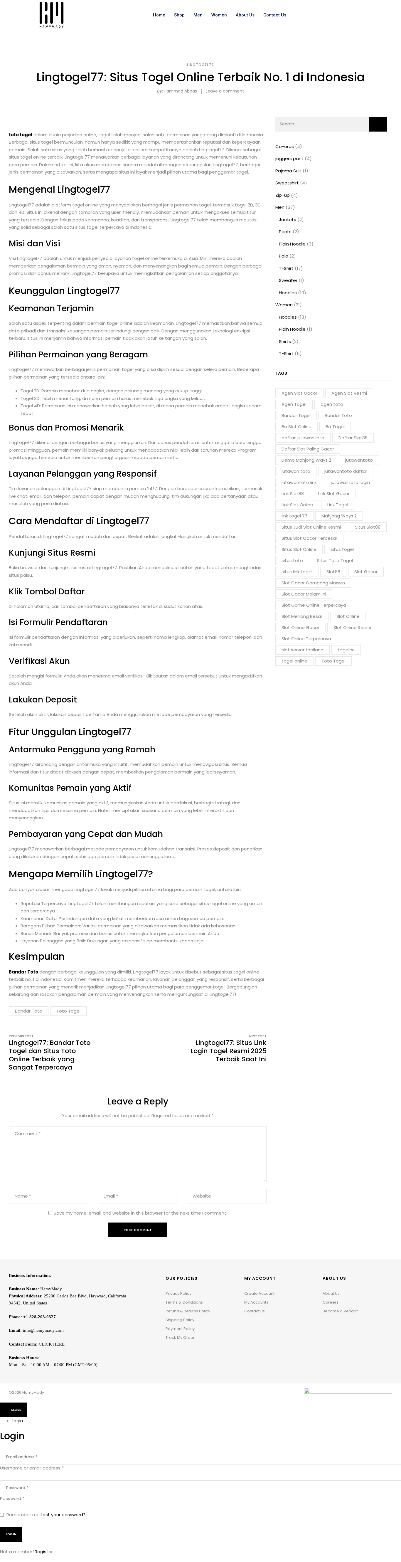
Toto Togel (333, 661)
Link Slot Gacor (334, 493)
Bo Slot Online (296, 426)
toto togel (20, 135)
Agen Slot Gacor (299, 393)
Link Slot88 (293, 493)
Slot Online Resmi (352, 627)
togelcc (346, 650)
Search (378, 124)
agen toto (332, 404)
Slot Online (348, 616)
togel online (294, 661)
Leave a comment (225, 91)
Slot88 (333, 572)
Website (202, 1196)
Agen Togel (294, 404)
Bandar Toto (338, 415)
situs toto (292, 560)
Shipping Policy (180, 1320)
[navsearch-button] (355, 15)
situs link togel (297, 572)
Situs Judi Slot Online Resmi (311, 527)
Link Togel (337, 505)
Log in (11, 1534)
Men (198, 15)
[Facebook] (327, 1325)
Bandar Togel (296, 415)
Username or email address (32, 1468)
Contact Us (274, 15)
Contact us (254, 1311)
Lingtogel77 (200, 64)
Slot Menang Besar (302, 616)
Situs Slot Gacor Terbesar (309, 538)
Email (111, 1196)
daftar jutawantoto (303, 438)
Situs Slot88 (367, 527)
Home (159, 15)
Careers (330, 1302)
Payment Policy (180, 1328)
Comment (28, 1133)
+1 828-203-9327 (39, 1316)
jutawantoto (359, 460)
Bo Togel (335, 426)
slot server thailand (303, 650)
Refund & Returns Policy (188, 1311)
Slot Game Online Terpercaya (314, 605)
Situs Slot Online (299, 549)
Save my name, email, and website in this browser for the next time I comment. (140, 1213)
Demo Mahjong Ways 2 (306, 460)
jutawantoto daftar (345, 471)
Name (23, 1196)
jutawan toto (296, 471)
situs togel (342, 549)
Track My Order (180, 1337)
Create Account (259, 1293)
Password (12, 1498)
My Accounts (256, 1302)
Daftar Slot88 (353, 438)
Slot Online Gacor (300, 627)
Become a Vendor (340, 1311)
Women (219, 15)
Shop (179, 15)
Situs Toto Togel (335, 560)
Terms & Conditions (184, 1302)
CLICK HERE (52, 1344)
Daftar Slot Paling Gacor (308, 449)
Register (44, 1551)
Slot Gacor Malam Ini (304, 594)
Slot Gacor (366, 572)
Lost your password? (63, 1514)
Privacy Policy (178, 1293)
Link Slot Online (297, 505)
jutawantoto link (299, 482)
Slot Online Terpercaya (306, 638)
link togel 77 (294, 516)
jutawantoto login (350, 482)
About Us (245, 15)
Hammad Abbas (180, 91)
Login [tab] (17, 1421)
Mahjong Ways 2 (339, 516)
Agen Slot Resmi (349, 393)
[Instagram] (335, 1325)
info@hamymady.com (43, 1330)
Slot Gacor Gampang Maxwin (313, 583)
